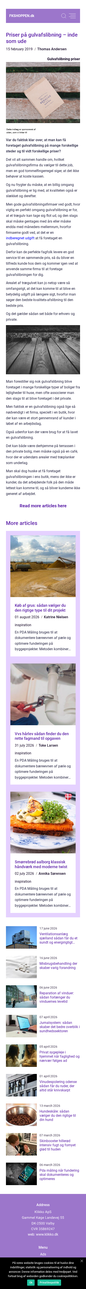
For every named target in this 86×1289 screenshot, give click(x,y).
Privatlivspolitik (49, 1282)
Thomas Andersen (52, 49)
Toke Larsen (48, 745)
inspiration (23, 625)
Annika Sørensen (52, 873)
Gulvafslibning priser (63, 59)
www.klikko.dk (47, 1234)
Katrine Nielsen (56, 617)
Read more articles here (43, 505)
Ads (43, 1254)
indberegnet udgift (20, 238)
